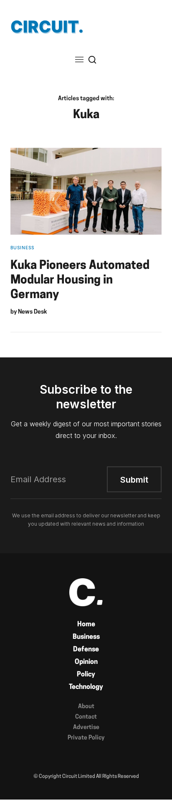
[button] (79, 59)
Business (86, 637)
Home (86, 624)
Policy (86, 674)
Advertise (86, 727)
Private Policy (86, 738)
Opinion (86, 662)
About (86, 707)
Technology (86, 687)
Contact (86, 717)
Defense (86, 649)
